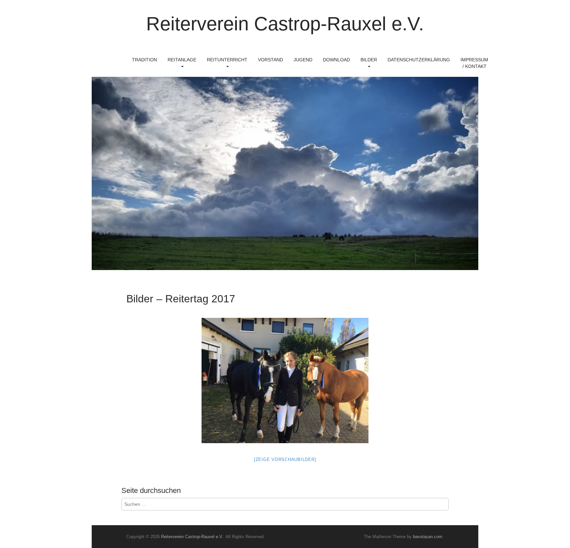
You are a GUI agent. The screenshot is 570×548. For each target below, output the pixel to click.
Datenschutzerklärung (419, 59)
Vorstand (270, 59)
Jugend (303, 59)
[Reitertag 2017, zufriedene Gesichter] (285, 380)
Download (336, 59)
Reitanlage (182, 59)
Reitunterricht (227, 59)
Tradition (144, 59)
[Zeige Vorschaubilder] (285, 459)
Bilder (369, 59)
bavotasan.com (427, 536)
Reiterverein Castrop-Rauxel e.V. (285, 23)
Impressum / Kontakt (474, 63)
